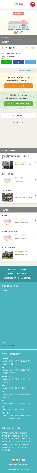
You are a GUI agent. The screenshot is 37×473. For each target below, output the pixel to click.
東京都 (5, 373)
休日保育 (19, 441)
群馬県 (17, 370)
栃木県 (11, 370)
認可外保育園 (14, 433)
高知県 (22, 409)
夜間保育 (12, 441)
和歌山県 (6, 397)
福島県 (11, 364)
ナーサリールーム (7, 438)
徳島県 (5, 409)
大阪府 (17, 394)
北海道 (5, 361)
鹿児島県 (12, 418)
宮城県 (22, 361)
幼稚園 (17, 438)
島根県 (11, 403)
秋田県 (28, 361)
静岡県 (11, 388)
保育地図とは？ (11, 269)
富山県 (11, 379)
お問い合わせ (21, 273)
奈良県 (28, 394)
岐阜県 (5, 388)
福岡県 (5, 415)
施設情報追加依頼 (10, 278)
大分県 (28, 415)
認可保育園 (5, 433)
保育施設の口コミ (27, 278)
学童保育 (25, 436)
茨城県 (5, 370)
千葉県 (28, 370)
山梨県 (28, 379)
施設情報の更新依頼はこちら (27, 70)
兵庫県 (22, 394)
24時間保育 (25, 444)
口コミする (19, 86)
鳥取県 (5, 403)
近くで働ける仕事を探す (20, 104)
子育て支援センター (22, 447)
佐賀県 (11, 415)
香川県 (11, 409)
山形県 (5, 364)
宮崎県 (5, 418)
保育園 (28, 438)
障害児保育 (26, 441)
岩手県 (17, 361)
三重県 (22, 388)
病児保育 (12, 447)
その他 (22, 438)
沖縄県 (18, 418)
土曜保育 (5, 447)
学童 (10, 444)
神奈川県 (12, 373)
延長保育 (5, 441)
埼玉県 (22, 370)
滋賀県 (5, 394)
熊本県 (22, 415)
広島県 (22, 403)
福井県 (22, 379)
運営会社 (24, 269)
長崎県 (17, 415)
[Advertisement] (18, 135)
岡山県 (17, 403)
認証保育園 (24, 433)
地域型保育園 (6, 436)
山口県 (28, 403)
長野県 (5, 382)
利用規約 (10, 273)
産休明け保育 (6, 450)
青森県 (11, 361)
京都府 (11, 394)
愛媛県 (17, 409)
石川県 (17, 379)
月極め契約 (16, 444)
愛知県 (17, 388)
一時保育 (5, 444)
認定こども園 (16, 436)
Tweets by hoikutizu (8, 345)
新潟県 (5, 379)
